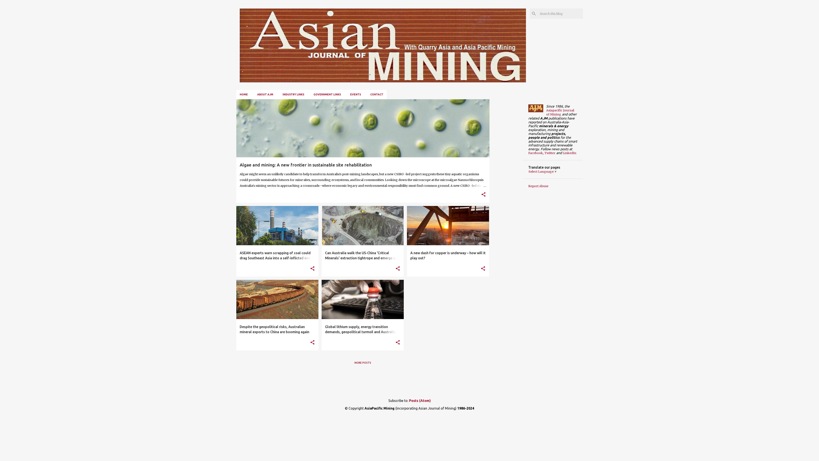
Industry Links (293, 94)
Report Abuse (538, 186)
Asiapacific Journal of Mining (560, 112)
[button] (483, 195)
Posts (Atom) (420, 401)
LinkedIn (569, 153)
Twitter (550, 153)
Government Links (327, 94)
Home (244, 94)
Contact (376, 94)
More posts (362, 362)
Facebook (535, 153)
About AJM (265, 94)
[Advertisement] (506, 163)
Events (355, 94)
